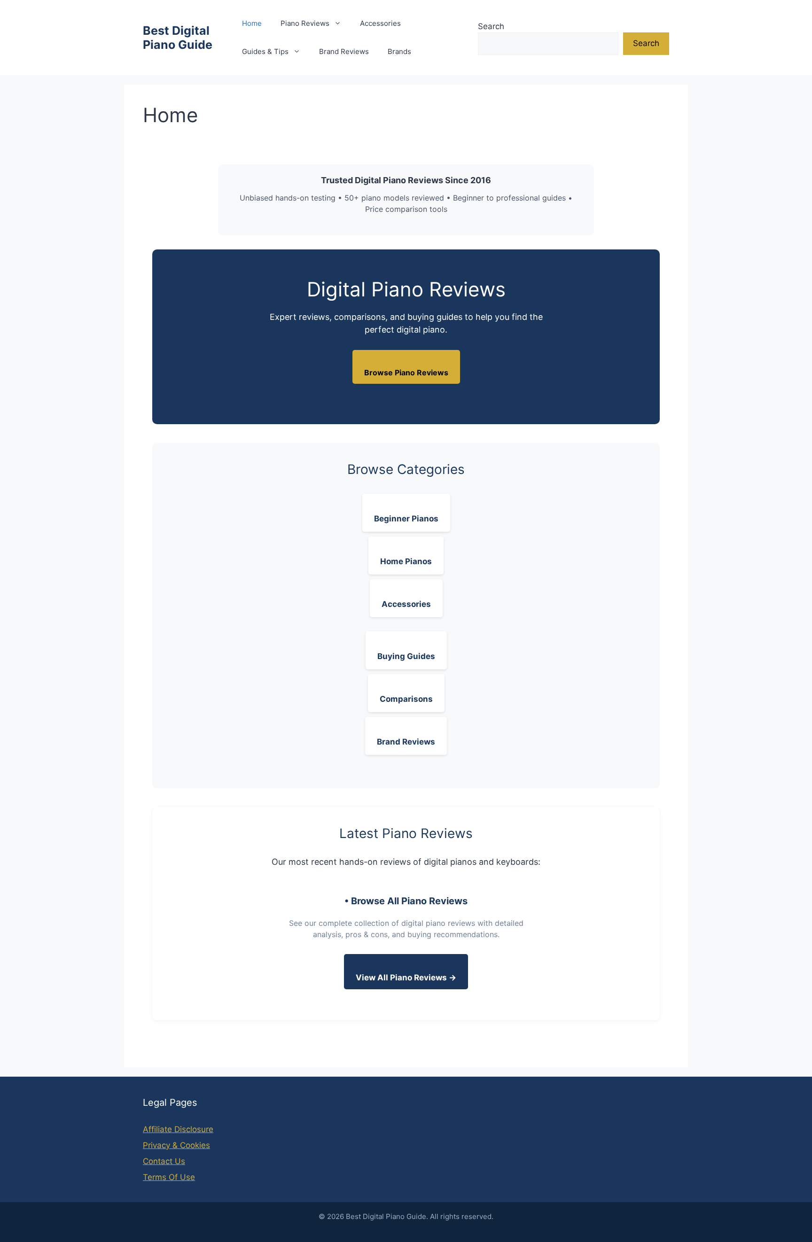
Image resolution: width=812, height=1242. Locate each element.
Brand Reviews (344, 51)
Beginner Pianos (406, 518)
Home (252, 23)
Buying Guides (406, 656)
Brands (399, 51)
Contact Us (164, 1161)
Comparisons (406, 699)
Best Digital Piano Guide (177, 37)
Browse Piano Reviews (406, 372)
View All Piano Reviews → (406, 977)
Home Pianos (406, 561)
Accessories (380, 23)
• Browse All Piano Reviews (406, 901)
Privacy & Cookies (176, 1145)
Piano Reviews (305, 23)
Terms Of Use (169, 1177)
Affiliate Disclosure (178, 1129)
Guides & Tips (265, 51)
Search (491, 26)
